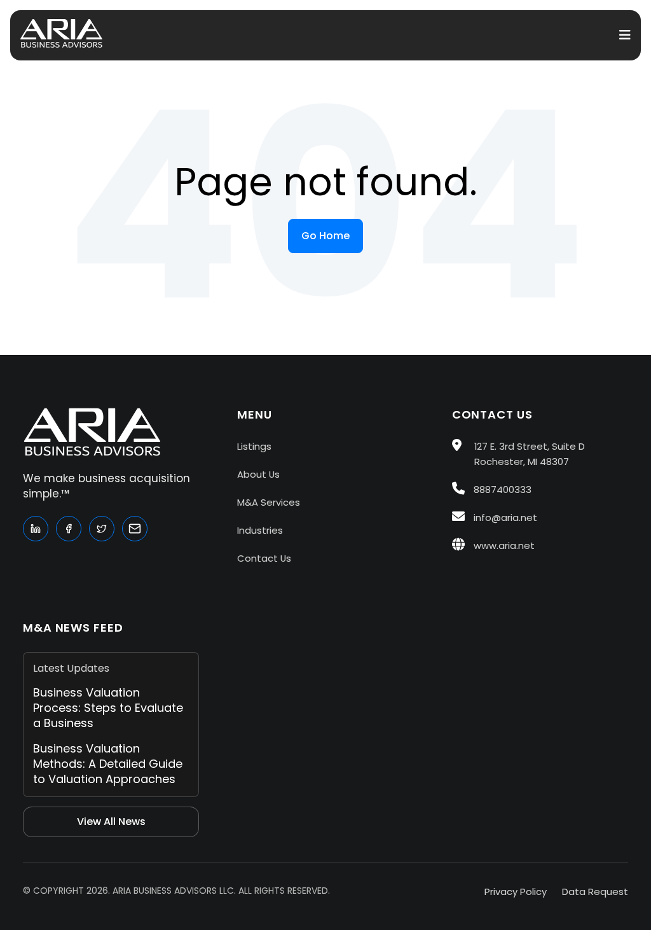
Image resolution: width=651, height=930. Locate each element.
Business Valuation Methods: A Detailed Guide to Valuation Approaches (107, 763)
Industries (260, 530)
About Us (258, 474)
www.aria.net (503, 545)
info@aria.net (504, 517)
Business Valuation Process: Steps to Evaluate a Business (108, 707)
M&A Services (268, 502)
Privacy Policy (515, 891)
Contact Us (264, 558)
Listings (254, 446)
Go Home (325, 235)
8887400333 (501, 489)
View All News (111, 821)
